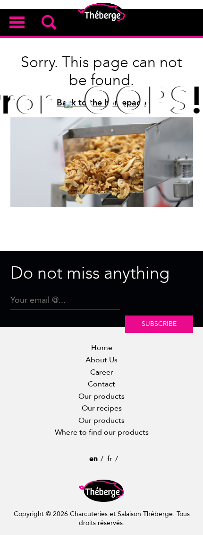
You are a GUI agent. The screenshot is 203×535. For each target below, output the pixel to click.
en (93, 459)
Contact (101, 384)
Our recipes (102, 408)
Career (101, 372)
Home (101, 347)
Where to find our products (102, 432)
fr (109, 459)
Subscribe (159, 324)
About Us (101, 360)
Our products (101, 396)
